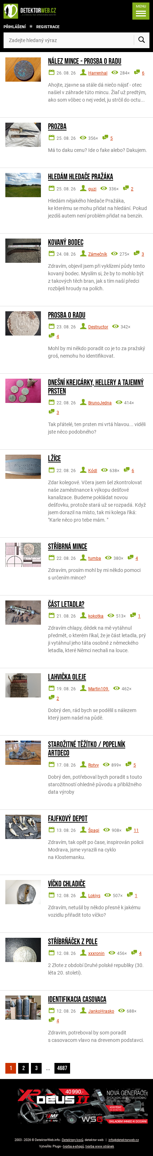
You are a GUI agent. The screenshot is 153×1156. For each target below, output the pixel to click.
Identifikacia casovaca (77, 1000)
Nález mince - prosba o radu (84, 61)
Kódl (92, 470)
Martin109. (98, 688)
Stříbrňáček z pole (72, 942)
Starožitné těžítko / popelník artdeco (86, 749)
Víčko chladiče (66, 884)
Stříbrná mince (67, 547)
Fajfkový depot (68, 819)
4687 (62, 1068)
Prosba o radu (66, 315)
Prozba (57, 127)
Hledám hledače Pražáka (80, 177)
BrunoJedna (100, 402)
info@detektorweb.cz (124, 1140)
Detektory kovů (72, 1140)
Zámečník (97, 254)
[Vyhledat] (141, 40)
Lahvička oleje (67, 677)
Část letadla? (66, 604)
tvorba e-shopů (73, 1146)
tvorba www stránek (99, 1146)
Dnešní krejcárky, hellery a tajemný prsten (96, 387)
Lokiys (94, 895)
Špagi (93, 830)
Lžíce (54, 459)
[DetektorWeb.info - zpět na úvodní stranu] (32, 11)
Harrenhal (97, 73)
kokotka (96, 616)
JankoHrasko (101, 1011)
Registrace (47, 27)
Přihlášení (15, 27)
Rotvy (93, 765)
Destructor (98, 326)
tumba (94, 558)
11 (136, 830)
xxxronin (96, 953)
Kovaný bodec (65, 243)
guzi (92, 188)
